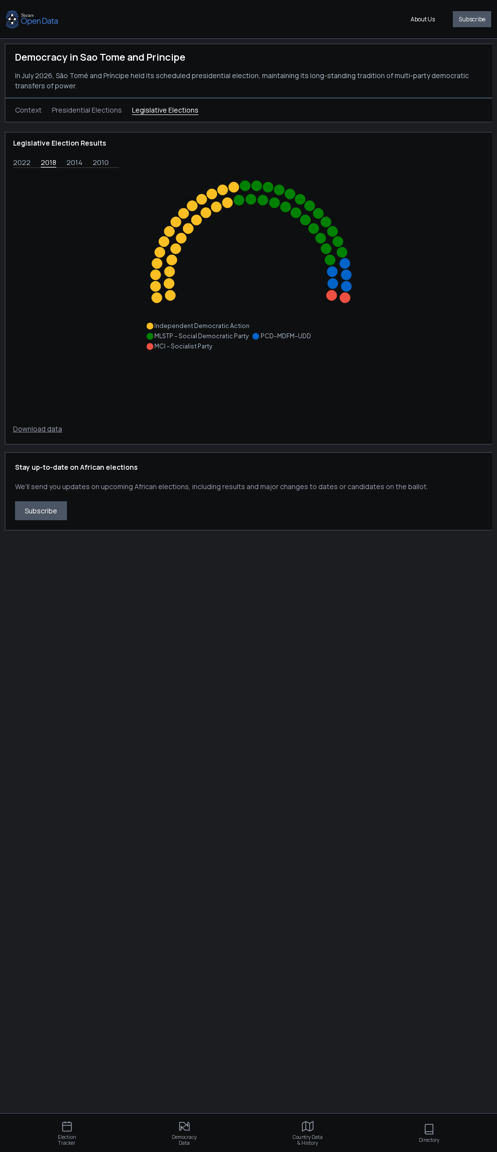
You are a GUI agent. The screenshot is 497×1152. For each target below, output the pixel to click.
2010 (101, 162)
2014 (74, 162)
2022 (22, 162)
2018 (48, 162)
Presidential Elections (87, 110)
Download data (37, 428)
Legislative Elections (165, 110)
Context (28, 110)
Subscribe (472, 19)
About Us (423, 19)
